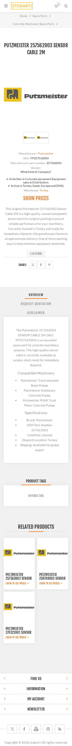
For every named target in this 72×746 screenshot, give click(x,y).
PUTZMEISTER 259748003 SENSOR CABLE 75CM (52, 578)
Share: (23, 265)
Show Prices (36, 198)
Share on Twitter (33, 265)
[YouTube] (36, 729)
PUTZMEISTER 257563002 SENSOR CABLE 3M (19, 578)
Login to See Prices (16, 583)
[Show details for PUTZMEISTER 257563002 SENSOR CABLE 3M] (19, 553)
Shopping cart (58, 4)
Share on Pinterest (49, 265)
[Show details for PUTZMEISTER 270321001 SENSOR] (19, 607)
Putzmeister (45, 153)
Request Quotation (36, 304)
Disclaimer (36, 313)
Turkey (44, 190)
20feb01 (33, 496)
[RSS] (59, 729)
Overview (36, 295)
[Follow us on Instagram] (48, 729)
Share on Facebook (41, 265)
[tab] (36, 295)
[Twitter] (12, 729)
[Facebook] (24, 729)
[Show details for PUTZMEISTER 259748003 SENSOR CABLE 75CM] (52, 553)
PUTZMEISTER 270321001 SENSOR (18, 631)
